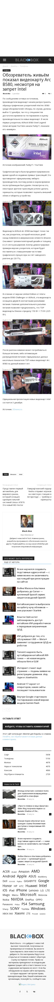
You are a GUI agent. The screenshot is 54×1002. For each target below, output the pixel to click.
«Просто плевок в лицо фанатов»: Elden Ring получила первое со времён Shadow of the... (33, 808)
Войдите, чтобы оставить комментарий (27, 726)
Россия (35, 914)
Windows (38, 908)
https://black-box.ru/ (27, 535)
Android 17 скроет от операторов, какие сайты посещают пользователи (31, 687)
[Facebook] (20, 991)
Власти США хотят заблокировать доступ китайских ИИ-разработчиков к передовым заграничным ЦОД (34, 623)
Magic (6, 894)
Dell (5, 881)
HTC (21, 886)
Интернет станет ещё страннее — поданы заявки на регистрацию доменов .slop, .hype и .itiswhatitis (33, 672)
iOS (5, 890)
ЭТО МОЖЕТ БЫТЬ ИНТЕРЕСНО (18, 558)
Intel (20, 474)
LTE (47, 890)
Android (9, 876)
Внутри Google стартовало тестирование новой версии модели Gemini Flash (33, 699)
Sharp (5, 909)
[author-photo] (27, 527)
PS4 (24, 904)
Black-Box (6, 94)
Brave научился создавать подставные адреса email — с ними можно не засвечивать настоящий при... (34, 842)
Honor (7, 885)
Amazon (13, 474)
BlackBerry (42, 876)
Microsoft (28, 894)
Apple (22, 876)
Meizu (15, 895)
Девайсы (14, 66)
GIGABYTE (30, 881)
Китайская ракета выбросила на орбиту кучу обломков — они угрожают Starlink (33, 607)
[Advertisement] (27, 28)
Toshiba (25, 909)
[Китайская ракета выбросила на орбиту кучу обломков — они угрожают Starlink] (9, 607)
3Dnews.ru (17, 409)
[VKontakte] (34, 991)
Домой (5, 66)
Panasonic (8, 904)
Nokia (6, 899)
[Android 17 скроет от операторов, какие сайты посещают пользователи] (9, 686)
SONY (15, 908)
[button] (4, 60)
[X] (27, 991)
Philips (17, 904)
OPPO (39, 899)
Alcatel (14, 872)
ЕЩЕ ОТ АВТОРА (11, 562)
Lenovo (34, 890)
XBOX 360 (8, 913)
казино (42, 914)
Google (43, 880)
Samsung (36, 903)
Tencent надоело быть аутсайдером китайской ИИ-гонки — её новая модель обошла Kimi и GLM (33, 656)
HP (15, 886)
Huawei (31, 885)
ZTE (28, 913)
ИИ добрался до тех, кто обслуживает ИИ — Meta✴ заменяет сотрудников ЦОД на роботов (34, 641)
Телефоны (24, 66)
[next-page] (8, 709)
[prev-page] (4, 709)
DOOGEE (12, 881)
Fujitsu (19, 881)
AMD (35, 871)
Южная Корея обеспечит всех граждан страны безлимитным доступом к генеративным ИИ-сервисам (31, 825)
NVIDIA (17, 899)
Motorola (42, 895)
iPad (11, 890)
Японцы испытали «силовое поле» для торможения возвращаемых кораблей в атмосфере (33, 793)
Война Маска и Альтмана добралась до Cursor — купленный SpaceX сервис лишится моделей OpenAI (31, 593)
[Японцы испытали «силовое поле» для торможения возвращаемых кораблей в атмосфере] (9, 794)
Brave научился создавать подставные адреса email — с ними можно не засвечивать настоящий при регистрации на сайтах (33, 575)
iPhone (21, 890)
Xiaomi (20, 913)
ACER (6, 871)
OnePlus (29, 899)
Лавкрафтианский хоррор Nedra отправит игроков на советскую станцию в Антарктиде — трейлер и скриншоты (39, 494)
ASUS (32, 876)
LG (42, 890)
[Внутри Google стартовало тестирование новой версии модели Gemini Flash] (9, 699)
